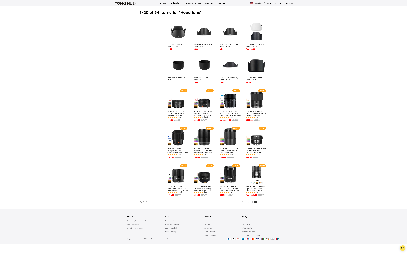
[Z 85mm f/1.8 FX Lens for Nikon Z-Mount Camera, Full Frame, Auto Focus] (230, 136)
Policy (244, 216)
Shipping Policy (247, 228)
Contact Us (208, 228)
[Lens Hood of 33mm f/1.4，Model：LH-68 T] (230, 31)
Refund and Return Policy (251, 235)
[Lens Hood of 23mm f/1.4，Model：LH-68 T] (204, 31)
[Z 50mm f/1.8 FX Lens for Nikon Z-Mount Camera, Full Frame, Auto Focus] (256, 98)
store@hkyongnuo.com (135, 228)
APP (205, 221)
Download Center (210, 235)
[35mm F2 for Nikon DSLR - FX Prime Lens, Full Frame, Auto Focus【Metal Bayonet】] (204, 173)
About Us (207, 224)
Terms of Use (246, 221)
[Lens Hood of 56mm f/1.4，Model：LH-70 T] (256, 65)
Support (207, 216)
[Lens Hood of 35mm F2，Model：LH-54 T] (178, 31)
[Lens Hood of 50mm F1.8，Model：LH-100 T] (256, 31)
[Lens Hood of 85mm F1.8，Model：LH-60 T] (204, 65)
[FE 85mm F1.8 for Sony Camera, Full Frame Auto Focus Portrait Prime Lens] (204, 136)
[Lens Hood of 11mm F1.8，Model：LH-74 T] (230, 65)
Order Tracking (170, 232)
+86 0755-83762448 (134, 224)
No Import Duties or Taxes (174, 221)
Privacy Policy (246, 224)
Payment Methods (248, 232)
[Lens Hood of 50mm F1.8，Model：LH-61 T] (178, 65)
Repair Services (209, 232)
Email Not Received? (172, 224)
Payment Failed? (171, 228)
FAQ (167, 216)
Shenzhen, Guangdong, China (138, 221)
